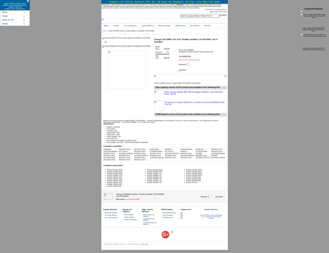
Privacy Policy (144, 244)
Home (104, 31)
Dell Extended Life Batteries (148, 215)
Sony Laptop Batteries (111, 217)
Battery (4, 12)
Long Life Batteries (130, 26)
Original (5, 24)
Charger (5, 16)
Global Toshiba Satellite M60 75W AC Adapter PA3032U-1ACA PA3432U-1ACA (313, 29)
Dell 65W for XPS (167, 217)
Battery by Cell (7, 20)
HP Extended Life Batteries (148, 219)
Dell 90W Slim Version (169, 212)
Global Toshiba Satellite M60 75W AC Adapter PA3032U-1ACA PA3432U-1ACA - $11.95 (193, 93)
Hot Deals (207, 26)
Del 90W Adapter (167, 215)
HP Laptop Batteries (111, 215)
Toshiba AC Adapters (130, 219)
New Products (195, 26)
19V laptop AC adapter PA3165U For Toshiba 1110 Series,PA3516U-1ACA (313, 48)
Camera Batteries (147, 26)
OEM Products (180, 26)
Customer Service (221, 9)
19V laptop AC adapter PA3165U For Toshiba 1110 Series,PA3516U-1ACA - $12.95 (194, 103)
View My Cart (210, 9)
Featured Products (313, 9)
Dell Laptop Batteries (111, 212)
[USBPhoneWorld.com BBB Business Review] (159, 231)
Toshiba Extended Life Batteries (150, 223)
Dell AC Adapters (129, 217)
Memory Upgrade (164, 26)
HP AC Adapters (129, 214)
